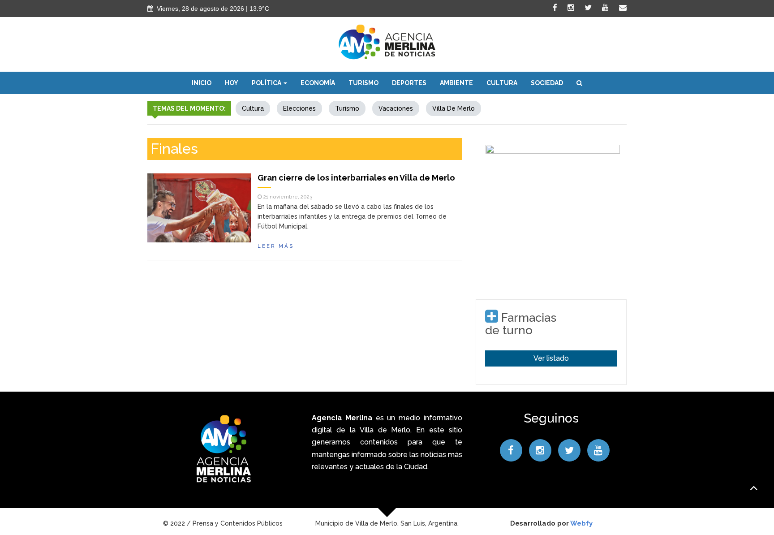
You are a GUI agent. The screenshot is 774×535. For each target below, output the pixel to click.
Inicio (201, 82)
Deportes (409, 82)
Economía (318, 82)
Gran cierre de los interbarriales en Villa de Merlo (356, 177)
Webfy (581, 523)
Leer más (276, 246)
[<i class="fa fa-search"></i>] (579, 83)
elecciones (299, 108)
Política (267, 82)
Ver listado (551, 358)
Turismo (363, 82)
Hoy (231, 82)
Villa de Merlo (453, 108)
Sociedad (547, 82)
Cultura (501, 82)
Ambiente (456, 82)
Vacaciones (395, 108)
